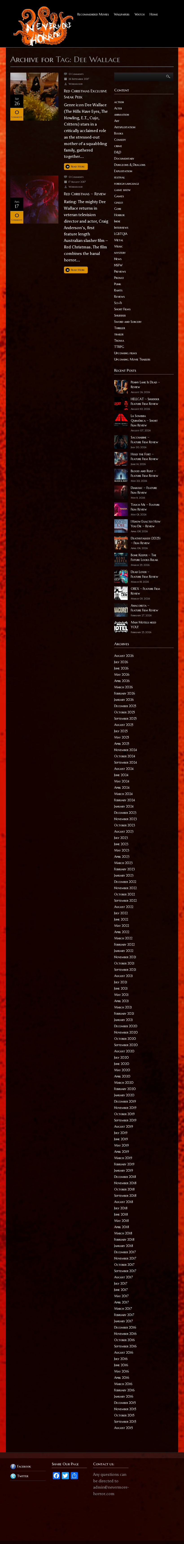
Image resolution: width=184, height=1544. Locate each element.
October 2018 (124, 1189)
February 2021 (124, 1014)
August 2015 (123, 1428)
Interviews (121, 228)
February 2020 (125, 1089)
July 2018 (120, 1208)
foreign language (126, 184)
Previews (120, 271)
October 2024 (124, 756)
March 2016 (123, 1384)
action (119, 102)
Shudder (120, 315)
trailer (118, 334)
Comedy (120, 140)
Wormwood (76, 84)
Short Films (122, 309)
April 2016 (121, 1378)
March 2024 (123, 794)
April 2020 (122, 1076)
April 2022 (121, 932)
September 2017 (125, 1271)
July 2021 (120, 982)
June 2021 (121, 988)
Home (154, 14)
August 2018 (123, 1202)
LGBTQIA (120, 234)
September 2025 (125, 719)
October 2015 (124, 1415)
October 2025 (124, 712)
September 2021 (125, 970)
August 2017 (123, 1277)
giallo (118, 202)
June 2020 (121, 1064)
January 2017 (123, 1321)
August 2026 (124, 656)
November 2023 (125, 819)
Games (119, 196)
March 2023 (123, 863)
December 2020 (125, 1026)
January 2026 (124, 700)
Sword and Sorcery (128, 322)
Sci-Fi (118, 303)
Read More (78, 166)
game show (122, 190)
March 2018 (123, 1233)
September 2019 (125, 1120)
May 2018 (121, 1221)
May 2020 (122, 1070)
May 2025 (121, 737)
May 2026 (121, 675)
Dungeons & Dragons (129, 165)
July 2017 (120, 1283)
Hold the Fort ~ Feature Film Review (144, 456)
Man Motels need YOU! (143, 624)
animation (121, 115)
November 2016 (125, 1334)
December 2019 (125, 1101)
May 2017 (121, 1296)
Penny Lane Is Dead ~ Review (145, 384)
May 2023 (121, 850)
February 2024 (124, 800)
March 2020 (124, 1083)
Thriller (119, 328)
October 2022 (124, 894)
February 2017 (124, 1315)
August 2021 (123, 976)
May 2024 (121, 781)
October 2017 (124, 1265)
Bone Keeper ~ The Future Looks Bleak (144, 557)
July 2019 (120, 1133)
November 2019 (125, 1108)
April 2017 (121, 1302)
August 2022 (123, 907)
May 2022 (121, 926)
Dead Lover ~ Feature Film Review (144, 574)
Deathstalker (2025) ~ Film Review (145, 540)
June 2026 (121, 668)
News (118, 259)
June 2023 (121, 844)
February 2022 (124, 944)
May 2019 (121, 1145)
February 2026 (124, 693)
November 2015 (125, 1409)
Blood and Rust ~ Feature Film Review (144, 473)
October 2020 (125, 1039)
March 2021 (123, 1007)
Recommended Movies (93, 14)
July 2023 (121, 838)
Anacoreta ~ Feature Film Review (144, 608)
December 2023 (125, 813)
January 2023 (124, 875)
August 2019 (123, 1127)
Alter (118, 108)
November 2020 (126, 1032)
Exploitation (123, 171)
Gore (117, 209)
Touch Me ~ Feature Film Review (145, 507)
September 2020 (126, 1045)
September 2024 (125, 762)
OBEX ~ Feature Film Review (145, 591)
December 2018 (125, 1177)
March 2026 (123, 687)
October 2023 (124, 825)
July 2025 (121, 731)
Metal (118, 240)
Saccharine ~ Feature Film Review (144, 439)
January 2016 (123, 1396)
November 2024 (125, 750)
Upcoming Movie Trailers (132, 359)
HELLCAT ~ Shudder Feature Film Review (145, 401)
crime (118, 146)
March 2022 (123, 938)
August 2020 (124, 1051)
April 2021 (121, 1001)
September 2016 (125, 1346)
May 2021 (121, 995)
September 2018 (125, 1196)
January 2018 (123, 1246)
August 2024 (124, 769)
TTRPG (119, 347)
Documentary (124, 158)
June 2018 (121, 1214)
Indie (117, 221)
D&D (117, 152)
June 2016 (121, 1365)
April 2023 (121, 857)
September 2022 (125, 901)
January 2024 (124, 806)
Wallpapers (121, 14)
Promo (119, 278)
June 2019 (121, 1139)
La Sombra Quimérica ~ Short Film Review (144, 420)
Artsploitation (124, 127)
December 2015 (125, 1403)
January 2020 (124, 1095)
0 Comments (76, 74)
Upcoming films (125, 353)
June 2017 (121, 1290)
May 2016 (121, 1371)
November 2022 (125, 888)
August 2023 (124, 832)
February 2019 (124, 1164)
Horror (119, 215)
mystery (120, 253)
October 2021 (124, 963)
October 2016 (124, 1340)
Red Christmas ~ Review (85, 193)
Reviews (119, 297)
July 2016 (121, 1359)
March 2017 (123, 1309)
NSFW (118, 265)
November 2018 (125, 1183)
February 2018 (124, 1240)
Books (118, 133)
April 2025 (121, 744)
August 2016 (123, 1353)
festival (119, 177)
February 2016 (124, 1390)
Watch (140, 14)
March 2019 (123, 1158)
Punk (117, 284)
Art (116, 121)
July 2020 (121, 1057)
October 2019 (124, 1114)
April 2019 (121, 1152)
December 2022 (125, 882)
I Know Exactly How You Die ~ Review (145, 523)
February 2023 (124, 869)
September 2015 (125, 1422)
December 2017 (125, 1252)
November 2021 (125, 957)
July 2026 (121, 662)
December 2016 (125, 1327)
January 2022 (123, 951)
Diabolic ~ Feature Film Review (144, 490)
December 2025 (125, 706)
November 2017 (125, 1258)
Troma (119, 341)
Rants (118, 290)
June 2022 (121, 919)
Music (118, 246)
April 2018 (121, 1227)
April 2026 (122, 681)
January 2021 (123, 1020)
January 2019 (123, 1170)
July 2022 (121, 913)
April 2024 (121, 788)
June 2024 (121, 775)
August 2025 (123, 725)
